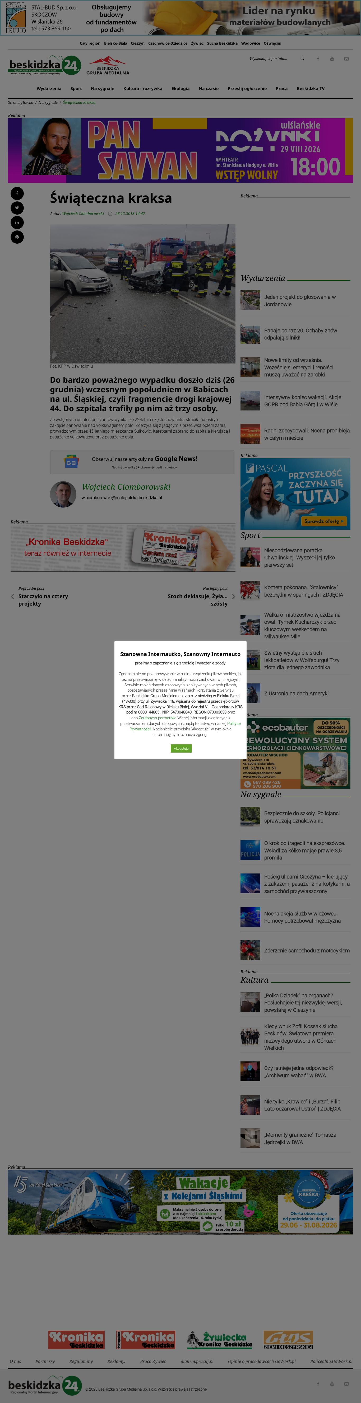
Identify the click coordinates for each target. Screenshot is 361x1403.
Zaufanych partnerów (157, 718)
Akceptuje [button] (181, 748)
